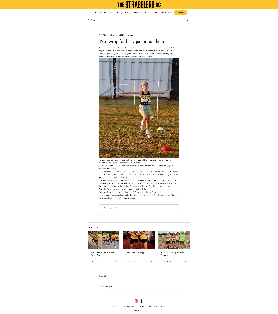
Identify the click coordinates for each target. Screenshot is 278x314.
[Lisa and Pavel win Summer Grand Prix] (103, 240)
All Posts (91, 20)
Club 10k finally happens (136, 252)
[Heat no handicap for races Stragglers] (174, 240)
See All (187, 227)
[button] (118, 12)
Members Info (152, 306)
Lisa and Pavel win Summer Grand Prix (102, 253)
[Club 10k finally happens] (139, 240)
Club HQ (116, 306)
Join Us (162, 306)
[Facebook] (141, 301)
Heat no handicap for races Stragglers (173, 253)
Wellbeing (140, 306)
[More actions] (177, 35)
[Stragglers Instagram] (136, 301)
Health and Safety (128, 306)
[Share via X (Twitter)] (105, 208)
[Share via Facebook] (100, 208)
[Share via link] (116, 208)
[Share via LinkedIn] (110, 208)
